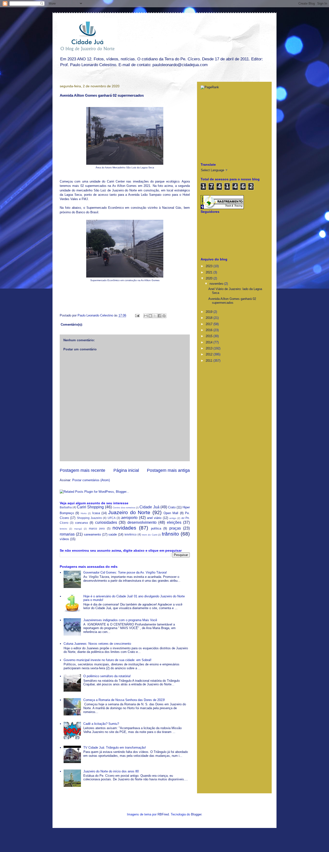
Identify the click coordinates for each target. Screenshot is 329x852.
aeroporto (129, 518)
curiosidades (106, 522)
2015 (209, 336)
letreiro (63, 528)
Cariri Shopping (90, 507)
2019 (209, 312)
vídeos (64, 539)
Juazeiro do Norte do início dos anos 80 (111, 771)
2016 (209, 330)
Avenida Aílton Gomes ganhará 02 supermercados (232, 300)
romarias (67, 534)
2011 (209, 360)
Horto (84, 513)
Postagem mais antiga (168, 470)
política (156, 528)
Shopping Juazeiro (89, 517)
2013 (209, 348)
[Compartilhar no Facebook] (159, 315)
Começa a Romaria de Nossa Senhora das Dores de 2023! (124, 700)
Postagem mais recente (82, 470)
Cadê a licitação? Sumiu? (101, 724)
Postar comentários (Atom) (91, 480)
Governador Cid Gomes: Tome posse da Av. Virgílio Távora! (125, 572)
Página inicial (126, 470)
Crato (172, 507)
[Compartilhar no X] (154, 315)
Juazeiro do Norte (129, 512)
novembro (217, 283)
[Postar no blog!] (150, 315)
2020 (209, 278)
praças (175, 528)
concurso (81, 522)
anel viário (154, 518)
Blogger (196, 814)
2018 (209, 318)
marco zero (97, 528)
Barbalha (66, 507)
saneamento (92, 534)
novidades (124, 527)
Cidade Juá (149, 507)
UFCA (112, 517)
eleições (174, 522)
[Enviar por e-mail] (145, 315)
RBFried (163, 814)
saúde (112, 534)
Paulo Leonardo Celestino (96, 315)
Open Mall (171, 513)
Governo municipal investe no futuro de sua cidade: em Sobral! (107, 660)
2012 (209, 354)
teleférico (131, 534)
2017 (209, 324)
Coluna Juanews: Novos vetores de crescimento (97, 643)
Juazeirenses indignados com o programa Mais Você (120, 620)
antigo (172, 518)
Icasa (96, 513)
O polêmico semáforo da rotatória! (107, 676)
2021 (209, 272)
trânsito (170, 533)
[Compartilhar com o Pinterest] (164, 315)
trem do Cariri (149, 534)
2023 (209, 266)
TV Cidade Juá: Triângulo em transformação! (114, 747)
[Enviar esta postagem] (136, 315)
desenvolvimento (142, 522)
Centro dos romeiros (124, 507)
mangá (78, 528)
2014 (209, 342)
